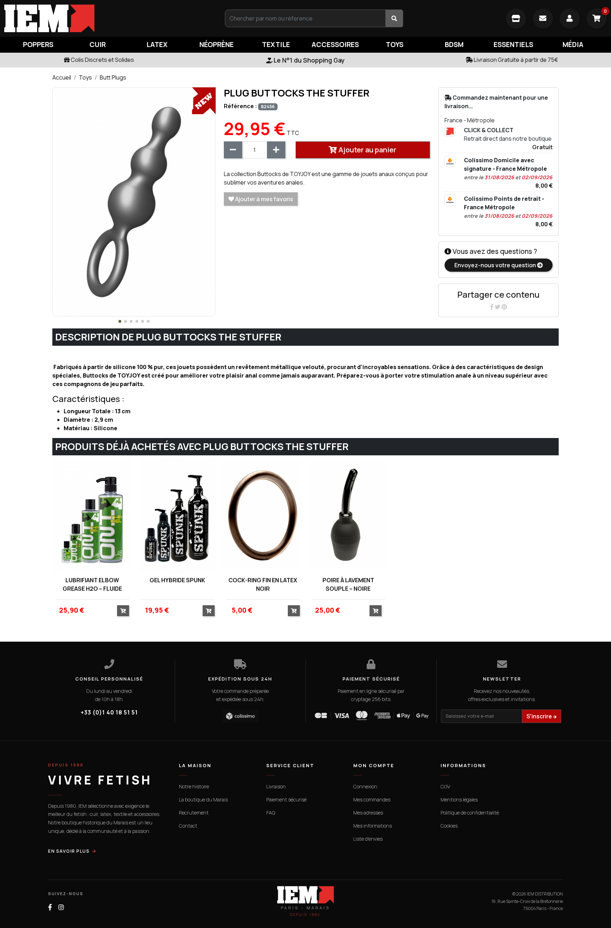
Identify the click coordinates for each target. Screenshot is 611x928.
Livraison (276, 786)
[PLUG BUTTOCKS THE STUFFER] (133, 201)
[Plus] (276, 149)
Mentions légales (459, 799)
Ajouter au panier (366, 149)
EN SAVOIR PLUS (68, 851)
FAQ (270, 812)
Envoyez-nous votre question (495, 265)
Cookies (449, 825)
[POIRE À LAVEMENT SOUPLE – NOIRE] (348, 515)
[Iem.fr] (101, 18)
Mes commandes (371, 799)
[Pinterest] (504, 307)
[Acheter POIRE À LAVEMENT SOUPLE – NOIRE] (375, 610)
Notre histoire (194, 786)
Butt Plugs (113, 77)
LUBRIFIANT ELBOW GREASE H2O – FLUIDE (92, 584)
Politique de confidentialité (470, 812)
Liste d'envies (368, 838)
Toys (85, 77)
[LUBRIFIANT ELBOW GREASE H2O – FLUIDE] (92, 515)
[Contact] (543, 18)
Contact (188, 825)
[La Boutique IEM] (516, 18)
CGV (445, 786)
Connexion (365, 786)
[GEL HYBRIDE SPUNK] (177, 515)
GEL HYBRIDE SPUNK (177, 580)
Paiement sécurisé (286, 799)
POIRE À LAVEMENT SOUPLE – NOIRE (348, 584)
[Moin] (233, 149)
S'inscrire (539, 716)
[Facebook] (492, 307)
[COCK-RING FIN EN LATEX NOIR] (263, 515)
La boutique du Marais (203, 799)
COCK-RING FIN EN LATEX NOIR (262, 584)
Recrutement (194, 812)
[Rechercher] (394, 18)
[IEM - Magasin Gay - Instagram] (61, 907)
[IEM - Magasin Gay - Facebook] (50, 907)
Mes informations (372, 825)
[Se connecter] (570, 18)
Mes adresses (368, 812)
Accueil (61, 77)
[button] (119, 321)
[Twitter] (498, 307)
